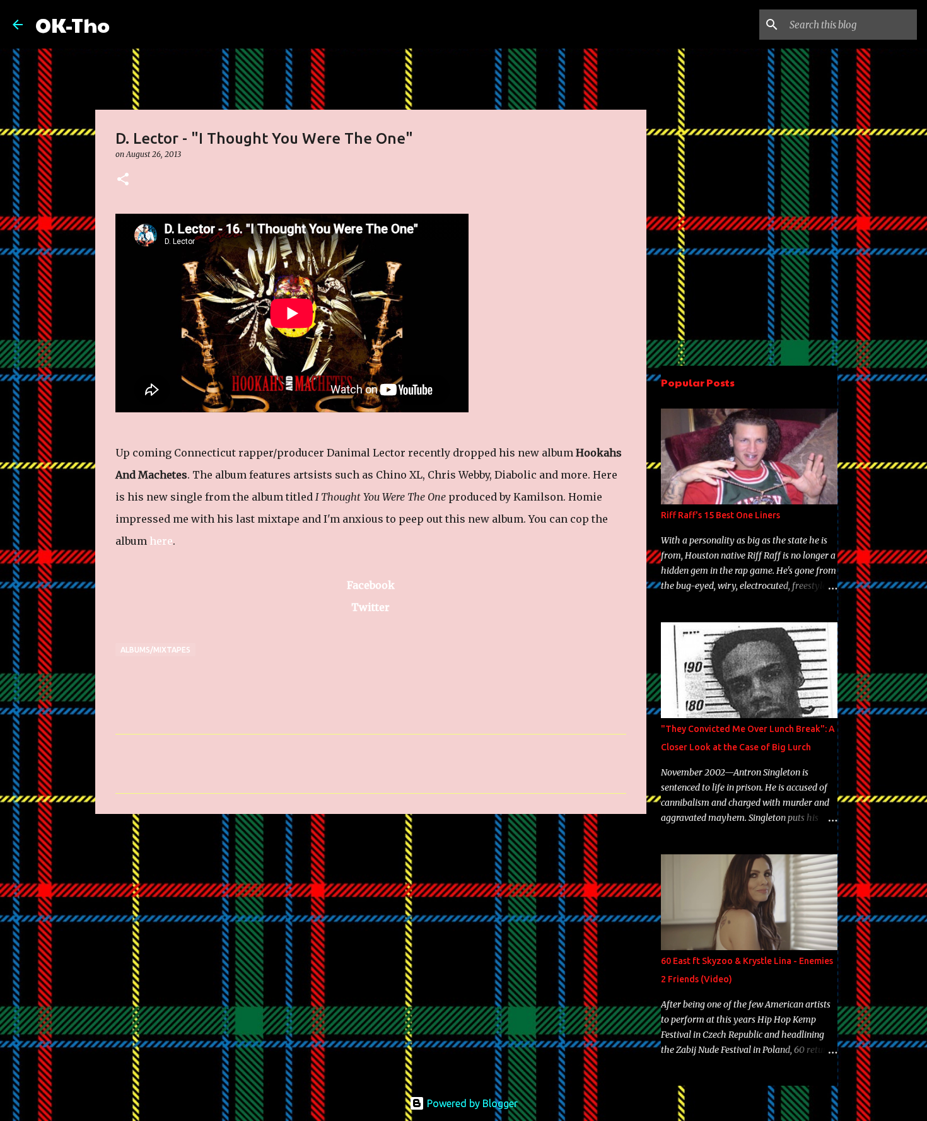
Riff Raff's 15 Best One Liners (720, 515)
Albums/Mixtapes (155, 650)
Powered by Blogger (471, 1103)
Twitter (370, 607)
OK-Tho (72, 24)
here (161, 541)
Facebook (371, 585)
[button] (123, 180)
